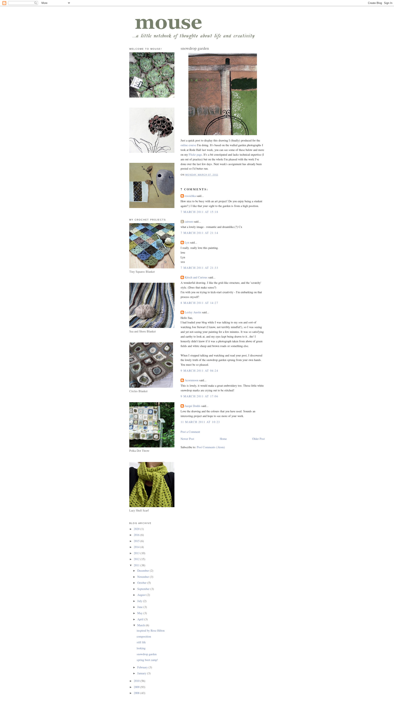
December (143, 570)
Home (223, 439)
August (142, 595)
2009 (137, 687)
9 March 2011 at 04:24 (199, 370)
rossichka (190, 196)
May (140, 613)
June (140, 607)
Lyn (187, 242)
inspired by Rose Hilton (151, 630)
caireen (189, 221)
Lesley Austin (193, 312)
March (141, 625)
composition (144, 636)
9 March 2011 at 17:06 (199, 396)
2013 (137, 553)
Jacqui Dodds (192, 406)
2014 (137, 547)
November (143, 577)
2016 (137, 535)
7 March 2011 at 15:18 (199, 212)
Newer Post (187, 439)
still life (141, 642)
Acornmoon (191, 380)
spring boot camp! (147, 660)
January (142, 673)
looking (141, 648)
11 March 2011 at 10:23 (200, 422)
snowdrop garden (147, 654)
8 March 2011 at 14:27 (199, 303)
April (140, 619)
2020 (137, 529)
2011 (137, 565)
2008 (137, 693)
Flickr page (195, 154)
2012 (137, 559)
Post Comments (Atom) (211, 447)
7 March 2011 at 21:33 (199, 268)
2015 (137, 541)
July (140, 601)
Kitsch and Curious (196, 277)
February (143, 667)
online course (188, 145)
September (143, 589)
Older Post (258, 439)
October (142, 583)
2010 (137, 681)
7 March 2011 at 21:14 (199, 233)
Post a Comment (190, 432)
